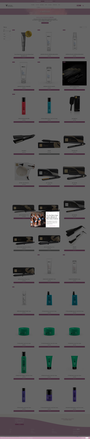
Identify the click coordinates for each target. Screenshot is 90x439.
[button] (57, 212)
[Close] (89, 437)
